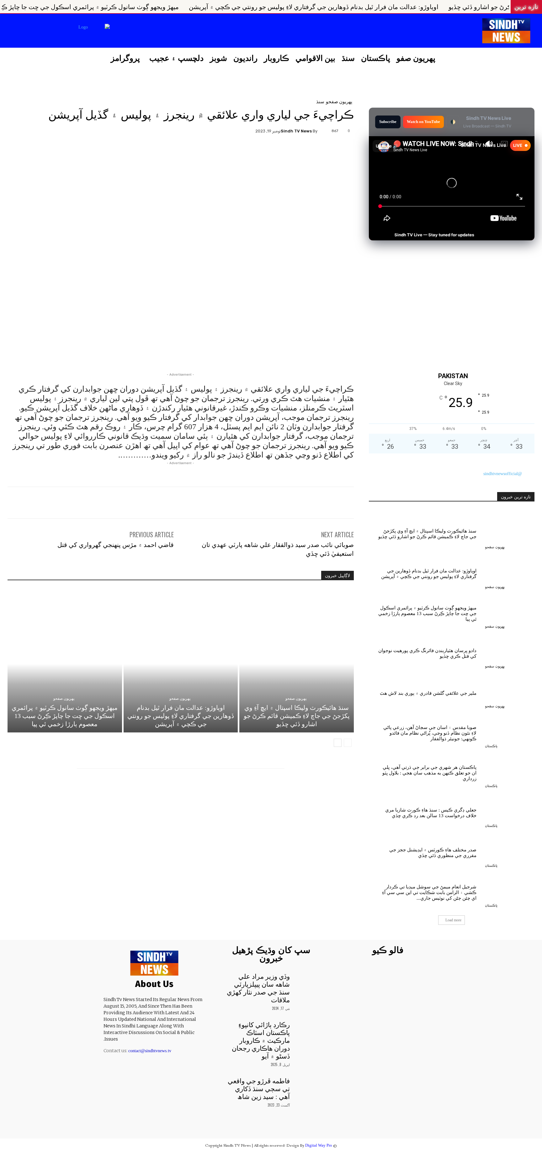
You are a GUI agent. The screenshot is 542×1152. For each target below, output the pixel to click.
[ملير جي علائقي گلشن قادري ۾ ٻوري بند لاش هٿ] (509, 692)
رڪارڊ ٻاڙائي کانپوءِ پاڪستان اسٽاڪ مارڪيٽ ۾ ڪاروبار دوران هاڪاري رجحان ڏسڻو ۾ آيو (261, 1040)
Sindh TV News (296, 131)
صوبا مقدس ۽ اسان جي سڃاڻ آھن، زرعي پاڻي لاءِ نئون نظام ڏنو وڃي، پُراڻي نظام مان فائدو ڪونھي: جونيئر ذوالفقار (429, 733)
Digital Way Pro (318, 1145)
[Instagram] (149, 31)
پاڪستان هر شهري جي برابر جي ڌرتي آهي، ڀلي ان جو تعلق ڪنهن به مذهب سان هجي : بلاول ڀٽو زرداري (429, 773)
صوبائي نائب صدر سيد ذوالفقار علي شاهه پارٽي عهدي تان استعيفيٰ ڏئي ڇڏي (278, 548)
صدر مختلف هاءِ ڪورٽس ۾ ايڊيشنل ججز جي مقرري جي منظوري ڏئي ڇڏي (432, 852)
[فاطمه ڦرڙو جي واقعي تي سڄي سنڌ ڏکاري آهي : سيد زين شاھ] (306, 1085)
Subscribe (387, 121)
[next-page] (338, 743)
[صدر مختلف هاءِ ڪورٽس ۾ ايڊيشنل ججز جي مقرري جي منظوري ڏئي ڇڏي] (509, 851)
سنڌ (320, 101)
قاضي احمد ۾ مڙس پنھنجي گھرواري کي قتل (115, 544)
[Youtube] (117, 31)
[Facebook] (165, 31)
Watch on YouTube (423, 121)
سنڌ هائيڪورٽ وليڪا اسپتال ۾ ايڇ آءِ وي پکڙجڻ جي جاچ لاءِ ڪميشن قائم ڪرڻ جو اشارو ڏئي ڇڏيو (297, 715)
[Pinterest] (181, 152)
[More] (151, 152)
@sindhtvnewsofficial (502, 473)
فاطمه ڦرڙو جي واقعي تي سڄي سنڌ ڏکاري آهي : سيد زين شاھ (259, 1089)
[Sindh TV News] (323, 131)
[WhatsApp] (166, 152)
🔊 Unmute (387, 145)
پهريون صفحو (339, 101)
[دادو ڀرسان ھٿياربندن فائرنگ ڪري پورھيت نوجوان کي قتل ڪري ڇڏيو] (509, 652)
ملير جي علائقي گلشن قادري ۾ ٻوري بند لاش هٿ (428, 693)
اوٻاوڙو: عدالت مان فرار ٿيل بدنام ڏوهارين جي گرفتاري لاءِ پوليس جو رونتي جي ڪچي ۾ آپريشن (410, 6)
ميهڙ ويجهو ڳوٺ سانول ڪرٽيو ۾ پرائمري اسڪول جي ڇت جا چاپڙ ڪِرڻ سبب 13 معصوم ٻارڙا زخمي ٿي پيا (138, 6)
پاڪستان (491, 746)
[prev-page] (348, 743)
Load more (453, 920)
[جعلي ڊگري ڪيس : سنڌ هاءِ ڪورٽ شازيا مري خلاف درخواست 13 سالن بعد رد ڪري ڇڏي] (509, 811)
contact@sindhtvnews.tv (149, 1050)
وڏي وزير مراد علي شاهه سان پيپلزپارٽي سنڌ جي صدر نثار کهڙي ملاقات (258, 988)
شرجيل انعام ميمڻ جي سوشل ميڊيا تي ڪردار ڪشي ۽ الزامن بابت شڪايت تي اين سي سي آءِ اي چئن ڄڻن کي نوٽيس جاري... (429, 892)
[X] (133, 31)
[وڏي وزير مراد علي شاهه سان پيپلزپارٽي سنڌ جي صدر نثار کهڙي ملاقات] (306, 981)
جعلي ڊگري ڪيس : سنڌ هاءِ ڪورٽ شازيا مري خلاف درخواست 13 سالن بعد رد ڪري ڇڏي (430, 812)
